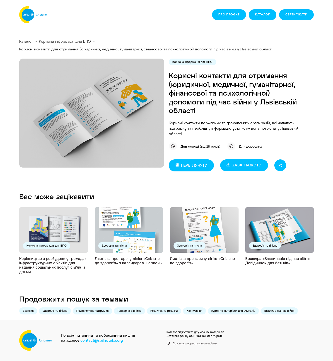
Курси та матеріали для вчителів (233, 310)
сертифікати (296, 14)
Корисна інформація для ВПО (65, 41)
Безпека (28, 310)
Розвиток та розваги (164, 310)
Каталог (262, 14)
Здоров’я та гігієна (114, 245)
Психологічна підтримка (92, 310)
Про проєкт (229, 14)
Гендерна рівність (129, 310)
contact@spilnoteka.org (101, 340)
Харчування (194, 310)
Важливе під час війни (279, 310)
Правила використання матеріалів (195, 343)
